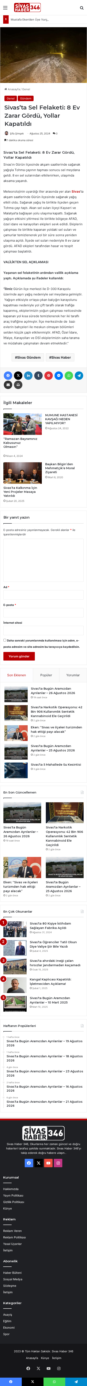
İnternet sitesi (12, 622)
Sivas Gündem (29, 357)
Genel (26, 89)
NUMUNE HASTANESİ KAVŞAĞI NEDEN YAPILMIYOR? (61, 419)
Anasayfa (13, 89)
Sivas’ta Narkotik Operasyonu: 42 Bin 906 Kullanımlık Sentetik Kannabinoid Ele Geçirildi (56, 711)
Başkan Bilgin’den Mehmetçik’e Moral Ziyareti (60, 468)
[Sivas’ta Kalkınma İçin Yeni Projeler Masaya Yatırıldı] (22, 473)
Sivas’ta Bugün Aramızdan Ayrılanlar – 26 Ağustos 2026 (20, 832)
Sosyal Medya (12, 1279)
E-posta (9, 605)
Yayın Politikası (13, 1195)
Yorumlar (73, 675)
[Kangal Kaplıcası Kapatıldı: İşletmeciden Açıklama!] (15, 985)
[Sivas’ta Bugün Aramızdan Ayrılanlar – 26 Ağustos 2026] (16, 694)
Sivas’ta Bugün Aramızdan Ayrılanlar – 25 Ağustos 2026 (63, 886)
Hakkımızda (11, 1189)
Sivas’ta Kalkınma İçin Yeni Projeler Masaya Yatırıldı (20, 492)
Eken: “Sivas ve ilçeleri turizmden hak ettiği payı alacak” (20, 886)
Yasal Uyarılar (12, 1244)
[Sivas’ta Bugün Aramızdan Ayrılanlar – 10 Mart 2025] (15, 1004)
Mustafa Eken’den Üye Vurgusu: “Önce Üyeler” (42, 19)
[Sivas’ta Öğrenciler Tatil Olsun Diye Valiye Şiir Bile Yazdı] (15, 948)
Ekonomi (9, 1327)
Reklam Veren (12, 1231)
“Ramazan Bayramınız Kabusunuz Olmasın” (22, 445)
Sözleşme (9, 1285)
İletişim (8, 1250)
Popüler (46, 675)
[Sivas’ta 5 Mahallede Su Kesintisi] (16, 770)
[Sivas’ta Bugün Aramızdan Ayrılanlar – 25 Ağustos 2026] (16, 752)
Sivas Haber (61, 357)
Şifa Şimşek (17, 133)
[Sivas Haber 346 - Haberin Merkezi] (27, 7)
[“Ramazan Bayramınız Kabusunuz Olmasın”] (22, 424)
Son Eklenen (16, 675)
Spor (6, 1334)
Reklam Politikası (14, 1237)
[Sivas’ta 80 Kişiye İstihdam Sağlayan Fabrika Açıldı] (15, 929)
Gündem (25, 98)
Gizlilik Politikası (13, 1202)
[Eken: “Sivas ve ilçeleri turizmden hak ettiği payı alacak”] (16, 733)
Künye (7, 1208)
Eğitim (7, 1321)
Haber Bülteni (12, 1272)
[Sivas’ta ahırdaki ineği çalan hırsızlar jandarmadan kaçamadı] (15, 966)
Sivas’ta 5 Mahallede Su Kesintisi (56, 764)
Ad (6, 587)
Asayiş (7, 1314)
